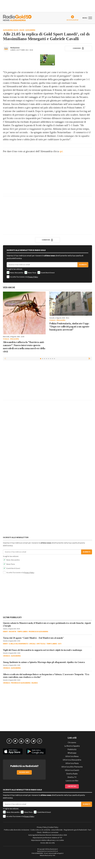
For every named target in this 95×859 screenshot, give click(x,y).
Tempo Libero (22, 631)
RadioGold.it (54, 849)
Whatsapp (72, 753)
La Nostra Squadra (72, 746)
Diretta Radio (72, 773)
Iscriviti (83, 264)
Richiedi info (24, 772)
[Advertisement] (47, 174)
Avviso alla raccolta (47, 843)
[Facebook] (9, 741)
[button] (89, 358)
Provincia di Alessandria (38, 631)
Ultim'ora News (72, 756)
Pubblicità (72, 749)
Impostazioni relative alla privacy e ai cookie (47, 840)
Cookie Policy (53, 827)
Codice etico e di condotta (40, 830)
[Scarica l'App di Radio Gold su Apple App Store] (13, 751)
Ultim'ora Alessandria (72, 760)
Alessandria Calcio (10, 30)
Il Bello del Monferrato (18, 644)
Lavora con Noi (72, 780)
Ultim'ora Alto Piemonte (72, 766)
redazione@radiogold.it (55, 853)
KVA (54, 855)
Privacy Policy (33, 277)
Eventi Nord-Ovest (48, 273)
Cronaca (6, 339)
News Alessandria (16, 273)
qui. (61, 151)
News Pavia (32, 273)
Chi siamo (72, 742)
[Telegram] (33, 741)
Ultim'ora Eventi (72, 770)
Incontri (12, 631)
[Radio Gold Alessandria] (17, 17)
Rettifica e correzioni (50, 832)
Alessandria (30, 30)
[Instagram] (27, 741)
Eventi (5, 631)
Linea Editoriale (57, 830)
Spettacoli (40, 644)
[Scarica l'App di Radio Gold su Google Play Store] (36, 751)
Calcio (21, 30)
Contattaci (72, 786)
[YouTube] (21, 741)
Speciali (32, 644)
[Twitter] (15, 741)
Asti (59, 644)
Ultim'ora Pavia (72, 763)
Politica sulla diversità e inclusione (16, 830)
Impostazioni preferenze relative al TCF (47, 837)
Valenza (34, 683)
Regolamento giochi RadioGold (75, 830)
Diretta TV (72, 777)
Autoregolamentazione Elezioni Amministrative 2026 (47, 835)
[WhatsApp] (39, 741)
